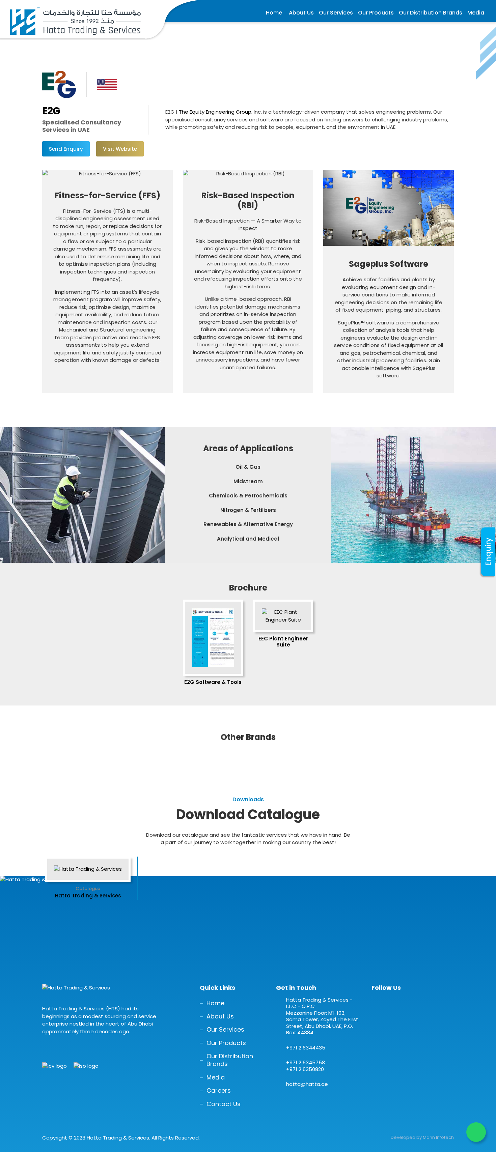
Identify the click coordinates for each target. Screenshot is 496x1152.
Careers (218, 1090)
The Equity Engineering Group (215, 111)
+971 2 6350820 (305, 1069)
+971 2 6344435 (305, 1047)
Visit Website (120, 148)
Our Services (336, 12)
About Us (301, 12)
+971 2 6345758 (305, 1062)
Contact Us (223, 1104)
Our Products (376, 12)
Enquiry (488, 552)
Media (475, 12)
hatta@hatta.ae (307, 1084)
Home (274, 12)
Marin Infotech (438, 1137)
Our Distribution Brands (430, 12)
